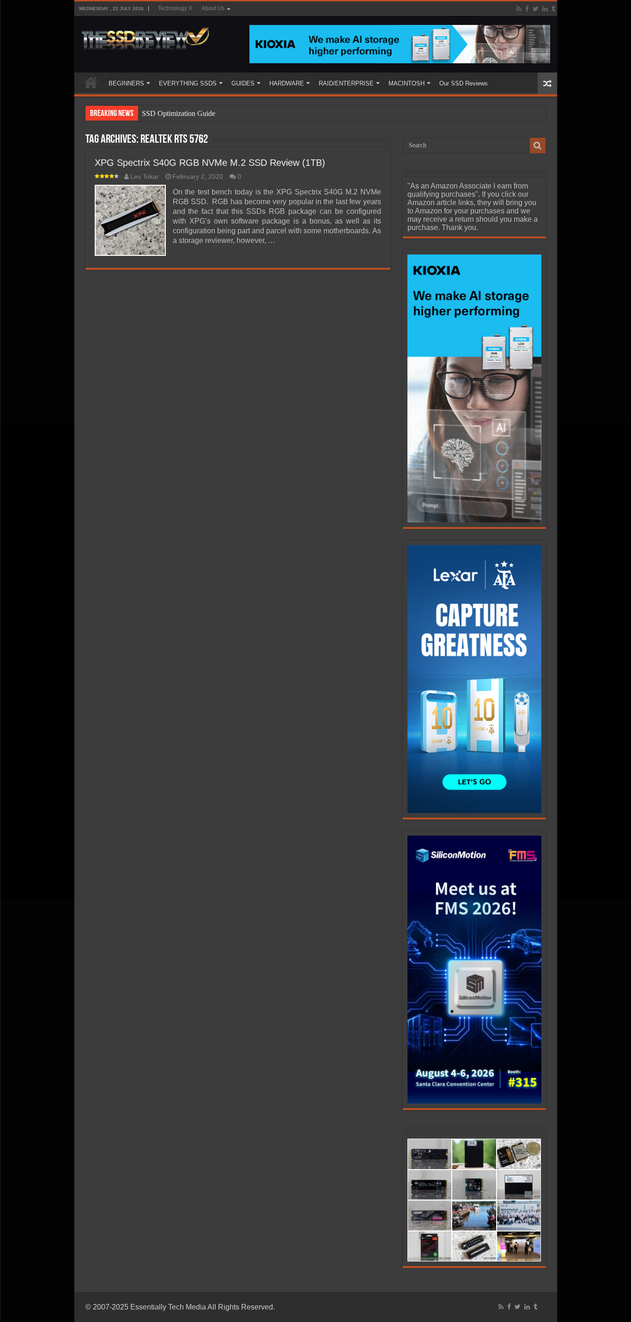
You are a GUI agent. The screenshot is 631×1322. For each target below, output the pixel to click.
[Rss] (519, 8)
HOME (91, 82)
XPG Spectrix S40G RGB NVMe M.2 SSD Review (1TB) (210, 163)
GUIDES (243, 83)
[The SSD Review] (145, 36)
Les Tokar (144, 176)
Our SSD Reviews (463, 83)
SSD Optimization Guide (178, 113)
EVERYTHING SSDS (188, 83)
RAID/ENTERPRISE (346, 83)
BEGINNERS (126, 83)
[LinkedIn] (545, 8)
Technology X (175, 8)
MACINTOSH (406, 83)
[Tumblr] (553, 8)
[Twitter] (536, 8)
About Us (212, 8)
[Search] (538, 145)
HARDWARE (286, 83)
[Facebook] (527, 8)
